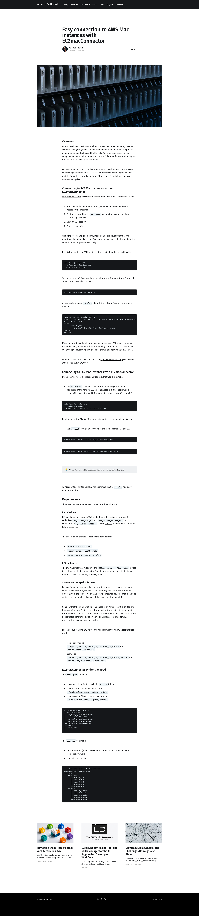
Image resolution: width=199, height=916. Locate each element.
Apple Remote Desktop (112, 359)
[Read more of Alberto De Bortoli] (65, 49)
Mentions (120, 5)
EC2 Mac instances (106, 146)
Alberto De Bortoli (47, 4)
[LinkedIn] (101, 899)
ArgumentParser (97, 487)
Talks (102, 5)
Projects (110, 5)
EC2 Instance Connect (123, 343)
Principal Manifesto (88, 5)
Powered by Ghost (156, 900)
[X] (98, 899)
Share (133, 49)
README (84, 419)
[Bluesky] (105, 899)
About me (74, 5)
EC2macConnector (70, 169)
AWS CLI (108, 523)
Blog (66, 5)
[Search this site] (160, 4)
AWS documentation (71, 196)
